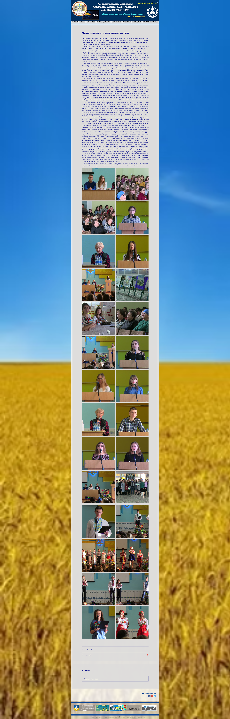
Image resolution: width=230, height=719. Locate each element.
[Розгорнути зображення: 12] (98, 352)
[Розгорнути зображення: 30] (132, 622)
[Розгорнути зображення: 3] (132, 184)
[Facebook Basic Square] (149, 696)
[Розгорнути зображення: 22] (132, 521)
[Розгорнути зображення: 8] (98, 285)
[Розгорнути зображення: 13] (132, 352)
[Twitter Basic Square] (155, 696)
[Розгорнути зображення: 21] (132, 487)
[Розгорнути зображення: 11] (132, 318)
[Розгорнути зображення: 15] (132, 386)
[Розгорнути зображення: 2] (98, 184)
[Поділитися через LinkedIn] (92, 649)
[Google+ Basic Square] (152, 696)
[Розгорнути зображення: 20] (98, 487)
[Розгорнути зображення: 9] (132, 285)
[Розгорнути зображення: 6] (98, 251)
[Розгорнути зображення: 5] (132, 217)
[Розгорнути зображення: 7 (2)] (132, 251)
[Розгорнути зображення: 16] (98, 419)
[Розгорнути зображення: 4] (98, 217)
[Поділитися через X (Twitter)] (87, 649)
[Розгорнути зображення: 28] (132, 589)
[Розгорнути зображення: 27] (98, 622)
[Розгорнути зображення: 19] (132, 453)
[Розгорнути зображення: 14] (98, 386)
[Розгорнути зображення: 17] (132, 419)
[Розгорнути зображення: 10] (98, 318)
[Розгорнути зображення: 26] (98, 589)
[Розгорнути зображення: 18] (98, 453)
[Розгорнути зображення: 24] (98, 555)
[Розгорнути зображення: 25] (132, 555)
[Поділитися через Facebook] (83, 649)
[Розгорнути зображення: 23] (98, 521)
